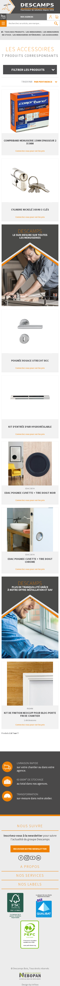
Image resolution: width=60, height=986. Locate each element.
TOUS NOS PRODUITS (14, 32)
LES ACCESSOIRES (50, 34)
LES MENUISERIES (34, 32)
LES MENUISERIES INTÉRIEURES (27, 34)
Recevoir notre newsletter (30, 848)
